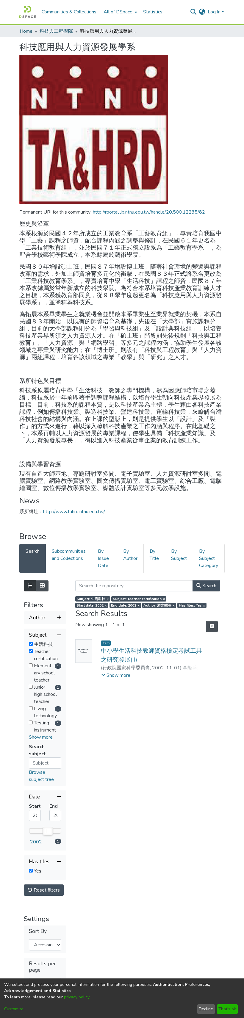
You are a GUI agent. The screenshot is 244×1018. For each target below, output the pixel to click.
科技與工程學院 (56, 31)
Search (208, 585)
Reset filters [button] (46, 890)
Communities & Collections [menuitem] (69, 12)
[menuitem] (119, 12)
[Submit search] (193, 11)
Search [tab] (33, 551)
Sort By (38, 931)
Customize (14, 1009)
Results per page (42, 967)
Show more (41, 737)
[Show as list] (30, 585)
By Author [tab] (130, 555)
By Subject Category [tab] (208, 558)
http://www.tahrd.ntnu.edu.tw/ (74, 511)
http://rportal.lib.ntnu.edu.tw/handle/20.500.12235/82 (149, 212)
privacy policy (76, 997)
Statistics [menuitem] (152, 12)
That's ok (227, 1009)
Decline (206, 1009)
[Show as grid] (42, 585)
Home (26, 31)
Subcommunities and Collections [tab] (69, 555)
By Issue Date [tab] (103, 558)
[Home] (27, 12)
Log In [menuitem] (214, 12)
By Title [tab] (154, 555)
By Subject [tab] (179, 555)
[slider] (48, 831)
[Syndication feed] (212, 626)
